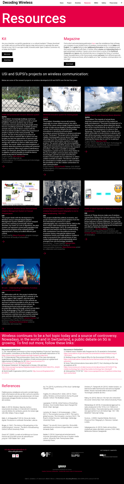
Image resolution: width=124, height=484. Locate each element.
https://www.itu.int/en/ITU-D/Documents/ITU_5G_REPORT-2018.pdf (23, 362)
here (93, 43)
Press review (113, 3)
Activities (78, 3)
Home (61, 3)
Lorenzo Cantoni (30, 318)
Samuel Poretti (59, 166)
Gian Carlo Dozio (19, 156)
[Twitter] (17, 455)
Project (69, 3)
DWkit (96, 3)
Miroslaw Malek (101, 229)
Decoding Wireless (18, 2)
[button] (7, 54)
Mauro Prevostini (19, 235)
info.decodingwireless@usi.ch (15, 449)
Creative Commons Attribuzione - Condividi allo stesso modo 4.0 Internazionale (62, 471)
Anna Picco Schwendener (18, 322)
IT (121, 3)
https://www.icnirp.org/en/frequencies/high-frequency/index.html (25, 355)
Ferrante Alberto (90, 233)
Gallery (104, 3)
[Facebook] (13, 455)
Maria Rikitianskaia (69, 247)
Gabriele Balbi (70, 243)
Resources (87, 3)
